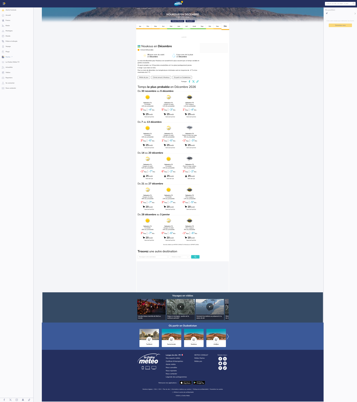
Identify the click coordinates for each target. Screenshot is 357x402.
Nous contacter (171, 374)
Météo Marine (199, 358)
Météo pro (198, 361)
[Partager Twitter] (193, 81)
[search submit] (354, 4)
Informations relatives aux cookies (181, 389)
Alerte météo (171, 364)
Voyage (138, 8)
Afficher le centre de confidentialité (183, 392)
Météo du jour (143, 77)
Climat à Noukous (177, 21)
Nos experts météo (173, 358)
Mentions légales (147, 389)
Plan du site (166, 389)
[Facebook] (220, 359)
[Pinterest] (220, 368)
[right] (227, 307)
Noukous (150, 8)
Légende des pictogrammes (176, 377)
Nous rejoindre (171, 371)
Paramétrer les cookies (216, 389)
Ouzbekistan (143, 8)
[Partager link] (197, 81)
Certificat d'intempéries (174, 361)
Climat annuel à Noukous (161, 77)
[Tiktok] (225, 368)
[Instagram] (225, 363)
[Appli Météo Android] (199, 383)
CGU (155, 389)
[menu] (4, 3)
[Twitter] (225, 359)
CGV (159, 389)
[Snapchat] (220, 363)
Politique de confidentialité (200, 389)
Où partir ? (190, 21)
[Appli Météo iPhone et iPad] (186, 383)
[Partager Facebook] (189, 81)
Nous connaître (171, 367)
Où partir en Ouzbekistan (182, 77)
